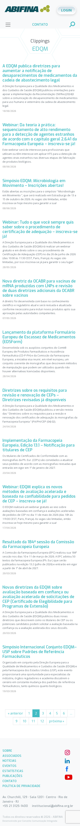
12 (42, 721)
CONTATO (40, 24)
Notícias (9, 761)
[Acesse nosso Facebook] (67, 768)
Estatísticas (12, 771)
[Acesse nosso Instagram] (67, 752)
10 (24, 721)
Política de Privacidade (21, 786)
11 (33, 721)
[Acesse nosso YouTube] (67, 777)
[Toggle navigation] (8, 25)
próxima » (56, 721)
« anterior (15, 713)
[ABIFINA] (27, 10)
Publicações (12, 776)
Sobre (7, 751)
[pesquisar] (72, 25)
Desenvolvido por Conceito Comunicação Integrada (29, 821)
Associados (11, 756)
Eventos (9, 766)
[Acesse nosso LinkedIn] (67, 760)
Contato (9, 781)
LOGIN (66, 10)
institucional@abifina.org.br (52, 806)
